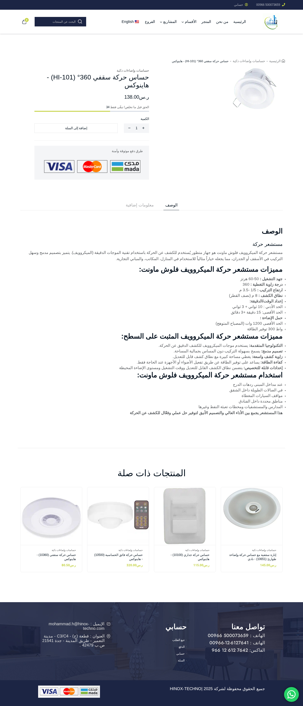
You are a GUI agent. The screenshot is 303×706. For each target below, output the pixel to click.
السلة (181, 660)
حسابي (239, 4)
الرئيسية (239, 22)
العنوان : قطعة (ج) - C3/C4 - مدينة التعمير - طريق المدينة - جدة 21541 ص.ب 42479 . (73, 640)
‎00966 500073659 (268, 4)
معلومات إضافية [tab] (140, 205)
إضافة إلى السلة (76, 128)
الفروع (150, 22)
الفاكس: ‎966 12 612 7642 (238, 650)
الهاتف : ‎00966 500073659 (236, 635)
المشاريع (170, 22)
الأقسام (190, 22)
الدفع (182, 646)
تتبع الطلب (178, 640)
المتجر (206, 22)
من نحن (222, 22)
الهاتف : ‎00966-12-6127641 (237, 642)
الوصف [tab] (171, 205)
